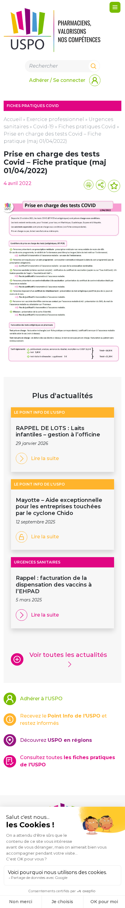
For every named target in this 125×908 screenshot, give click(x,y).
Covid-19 (43, 126)
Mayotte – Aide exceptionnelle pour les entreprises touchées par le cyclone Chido (59, 506)
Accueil (13, 119)
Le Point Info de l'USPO (39, 412)
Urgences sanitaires (37, 562)
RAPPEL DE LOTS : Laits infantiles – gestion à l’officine (59, 431)
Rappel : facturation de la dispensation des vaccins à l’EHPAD (54, 584)
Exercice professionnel (55, 119)
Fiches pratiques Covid (87, 126)
